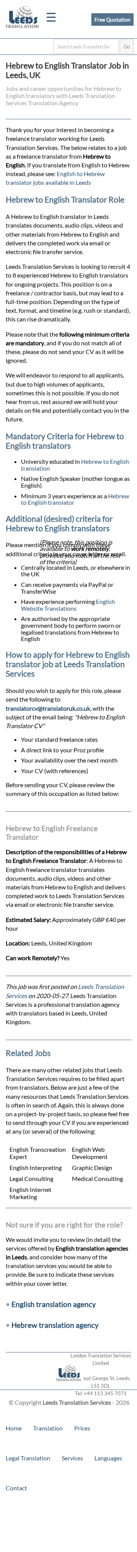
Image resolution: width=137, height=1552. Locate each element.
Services (72, 1458)
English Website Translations (68, 605)
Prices (82, 1428)
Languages (108, 1458)
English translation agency (53, 1304)
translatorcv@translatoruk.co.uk (48, 708)
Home (14, 1428)
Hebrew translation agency (55, 1325)
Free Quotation (112, 19)
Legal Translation (28, 1458)
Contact (16, 1487)
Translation (48, 1428)
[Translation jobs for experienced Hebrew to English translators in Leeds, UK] (68, 1386)
